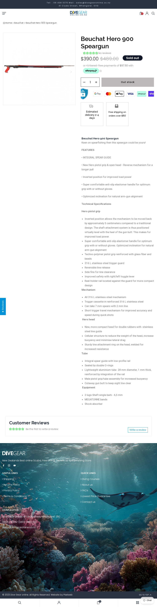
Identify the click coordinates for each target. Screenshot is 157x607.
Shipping (8, 479)
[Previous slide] (7, 72)
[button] (90, 53)
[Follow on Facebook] (3, 465)
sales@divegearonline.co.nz (93, 2)
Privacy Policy (11, 490)
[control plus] (97, 82)
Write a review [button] (138, 430)
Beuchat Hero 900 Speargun (41, 22)
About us (87, 484)
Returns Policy (11, 484)
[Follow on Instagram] (9, 465)
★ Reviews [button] (3, 306)
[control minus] (83, 82)
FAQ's (85, 490)
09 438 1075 (61, 2)
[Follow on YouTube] (14, 465)
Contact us (88, 502)
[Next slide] (71, 72)
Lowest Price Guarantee (96, 496)
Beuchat (18, 22)
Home (8, 22)
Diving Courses (91, 479)
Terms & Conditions (15, 496)
